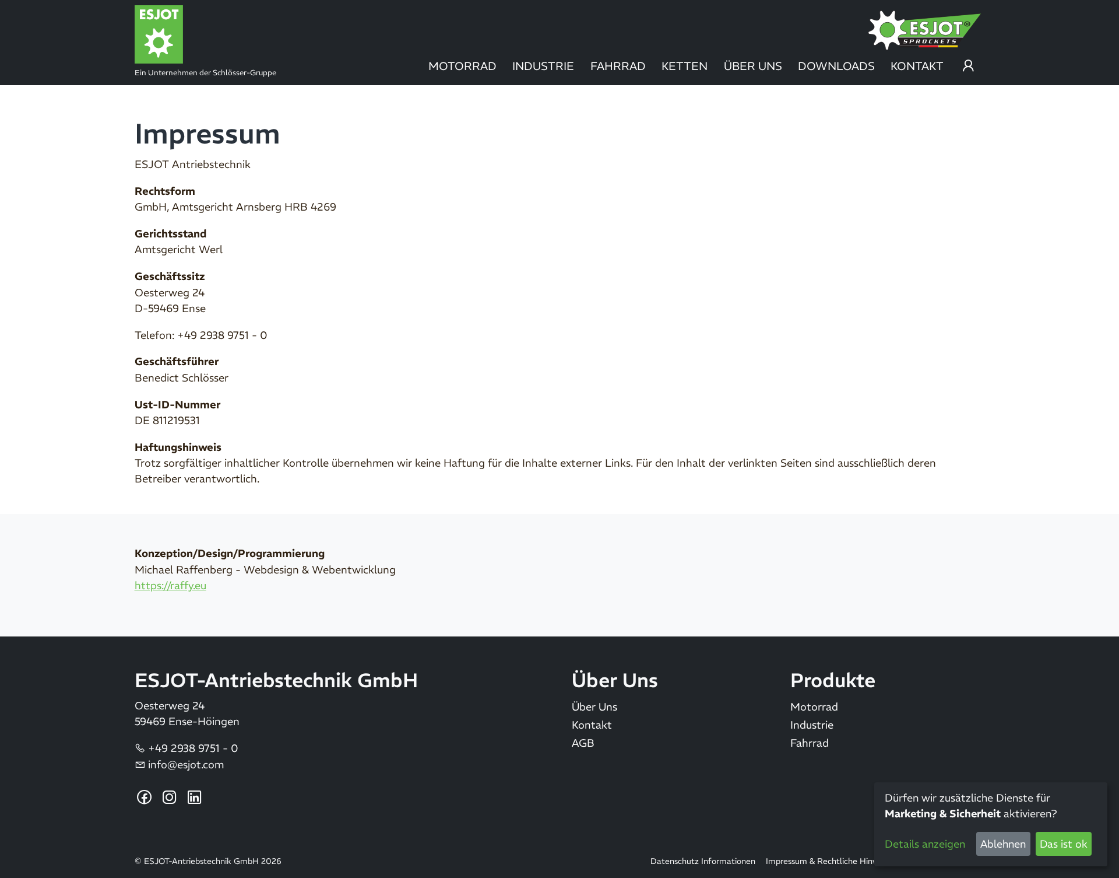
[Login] (968, 69)
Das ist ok (1064, 844)
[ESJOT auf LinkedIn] (195, 797)
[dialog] (990, 824)
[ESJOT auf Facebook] (144, 797)
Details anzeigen (925, 844)
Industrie (543, 66)
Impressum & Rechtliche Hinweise (830, 861)
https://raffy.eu (170, 585)
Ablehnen (1003, 844)
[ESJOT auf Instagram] (170, 797)
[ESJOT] (232, 34)
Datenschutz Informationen (702, 861)
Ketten (684, 66)
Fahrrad (618, 66)
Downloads (836, 66)
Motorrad (462, 66)
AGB (583, 743)
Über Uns (753, 66)
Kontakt (917, 66)
